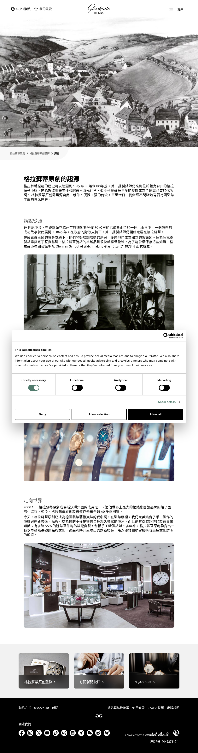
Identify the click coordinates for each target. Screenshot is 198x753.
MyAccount (41, 708)
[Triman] (176, 733)
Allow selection (99, 414)
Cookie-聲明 (156, 708)
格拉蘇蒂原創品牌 (40, 153)
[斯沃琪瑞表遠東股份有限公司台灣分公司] (147, 734)
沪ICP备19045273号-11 (164, 741)
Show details (167, 402)
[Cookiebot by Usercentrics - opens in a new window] (166, 336)
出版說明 (173, 708)
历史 (56, 153)
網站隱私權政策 (118, 708)
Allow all (155, 414)
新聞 (55, 708)
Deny (42, 414)
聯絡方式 (25, 708)
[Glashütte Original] (99, 9)
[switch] (77, 388)
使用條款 (138, 708)
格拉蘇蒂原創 (17, 153)
